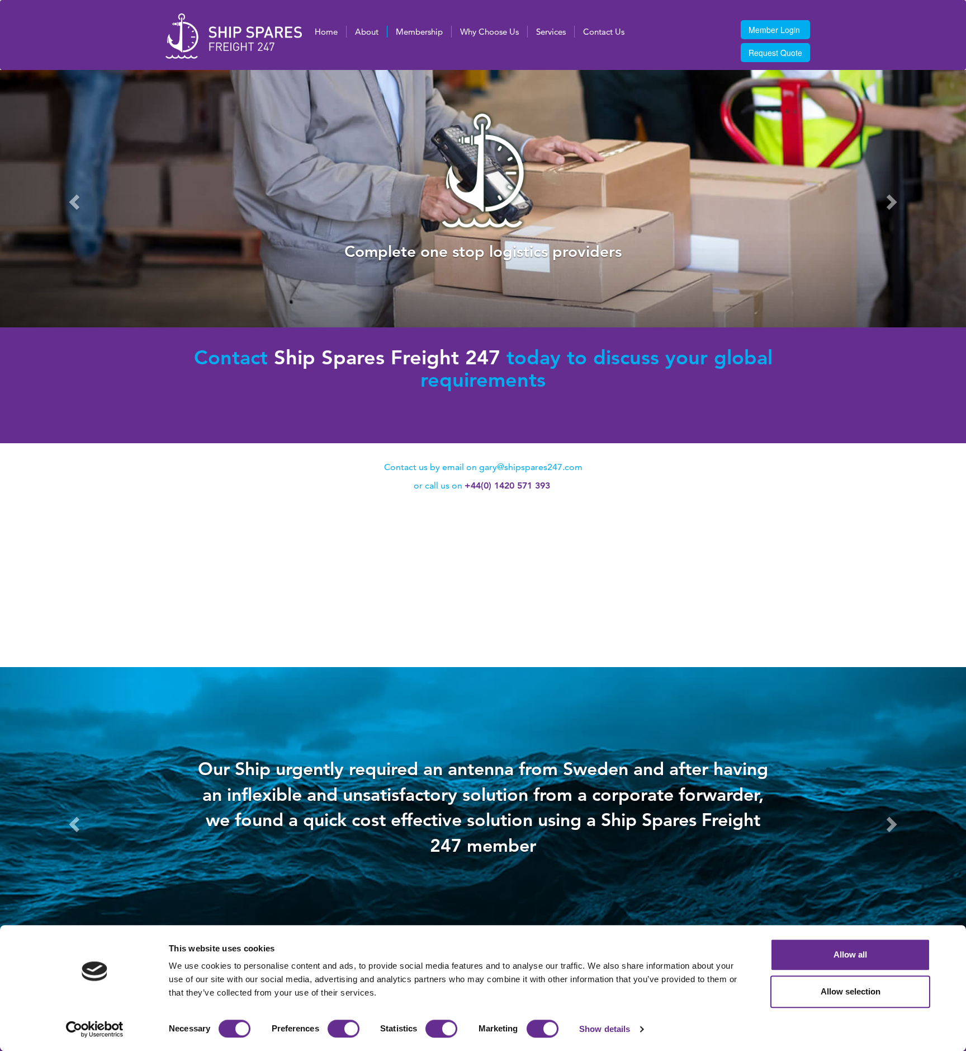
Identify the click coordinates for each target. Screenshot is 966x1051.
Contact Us (603, 31)
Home (326, 31)
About (366, 31)
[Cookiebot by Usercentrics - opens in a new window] (95, 1029)
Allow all (850, 954)
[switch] (343, 1029)
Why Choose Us (489, 31)
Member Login (774, 29)
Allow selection (850, 991)
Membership (419, 31)
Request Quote (775, 52)
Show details (604, 1029)
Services (551, 31)
